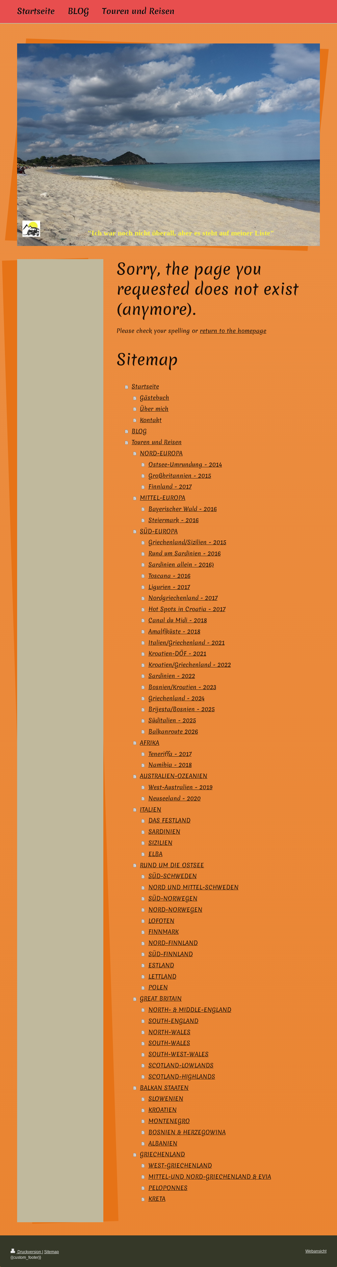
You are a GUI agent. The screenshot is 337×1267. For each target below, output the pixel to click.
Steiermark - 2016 (173, 520)
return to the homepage (233, 331)
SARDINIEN (164, 831)
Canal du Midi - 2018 (177, 620)
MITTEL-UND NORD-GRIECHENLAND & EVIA (209, 1177)
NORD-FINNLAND (173, 943)
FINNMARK (163, 932)
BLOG (139, 431)
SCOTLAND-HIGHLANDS (181, 1076)
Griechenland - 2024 (176, 698)
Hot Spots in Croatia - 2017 (186, 609)
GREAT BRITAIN (161, 998)
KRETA (157, 1199)
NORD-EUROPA (161, 453)
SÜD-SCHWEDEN (172, 876)
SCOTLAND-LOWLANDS (181, 1065)
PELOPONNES (168, 1188)
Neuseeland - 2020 (174, 798)
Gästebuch (154, 397)
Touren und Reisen (157, 442)
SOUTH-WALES (169, 1043)
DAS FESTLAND (169, 820)
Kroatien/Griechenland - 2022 (189, 664)
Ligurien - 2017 (169, 587)
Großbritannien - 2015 (179, 476)
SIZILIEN (160, 843)
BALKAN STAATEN (164, 1088)
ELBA (155, 854)
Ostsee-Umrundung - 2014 (185, 464)
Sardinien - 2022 (171, 676)
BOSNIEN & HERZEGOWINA (187, 1132)
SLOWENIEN (165, 1098)
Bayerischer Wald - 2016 (182, 509)
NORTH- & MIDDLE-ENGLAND (189, 1010)
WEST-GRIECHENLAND (180, 1165)
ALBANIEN (162, 1143)
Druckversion (29, 1252)
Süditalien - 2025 (172, 720)
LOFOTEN (161, 921)
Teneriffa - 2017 (170, 754)
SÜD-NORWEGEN (172, 898)
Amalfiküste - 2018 (174, 631)
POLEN (158, 987)
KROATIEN (162, 1110)
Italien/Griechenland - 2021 (186, 642)
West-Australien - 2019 (180, 787)
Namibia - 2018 (170, 765)
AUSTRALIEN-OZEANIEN (173, 776)
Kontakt (151, 420)
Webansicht (315, 1251)
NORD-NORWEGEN (175, 909)
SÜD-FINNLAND (170, 954)
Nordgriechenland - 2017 (183, 598)
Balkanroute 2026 (173, 731)
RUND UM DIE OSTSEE (172, 865)
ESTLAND (161, 965)
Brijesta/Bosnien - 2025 (181, 709)
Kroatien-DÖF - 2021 (177, 653)
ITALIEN (150, 809)
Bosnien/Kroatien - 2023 (182, 687)
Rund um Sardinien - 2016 (184, 553)
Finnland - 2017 (170, 486)
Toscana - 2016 (169, 576)
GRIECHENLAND (162, 1154)
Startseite (145, 386)
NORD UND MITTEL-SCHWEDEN (193, 887)
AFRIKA (149, 743)
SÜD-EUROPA (159, 531)
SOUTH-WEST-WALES (178, 1054)
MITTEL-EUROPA (162, 498)
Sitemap (51, 1252)
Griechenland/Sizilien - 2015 (187, 542)
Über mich (154, 409)
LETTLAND (162, 976)
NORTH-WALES (169, 1032)
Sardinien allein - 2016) (181, 564)
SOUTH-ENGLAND (173, 1021)
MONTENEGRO (169, 1121)
